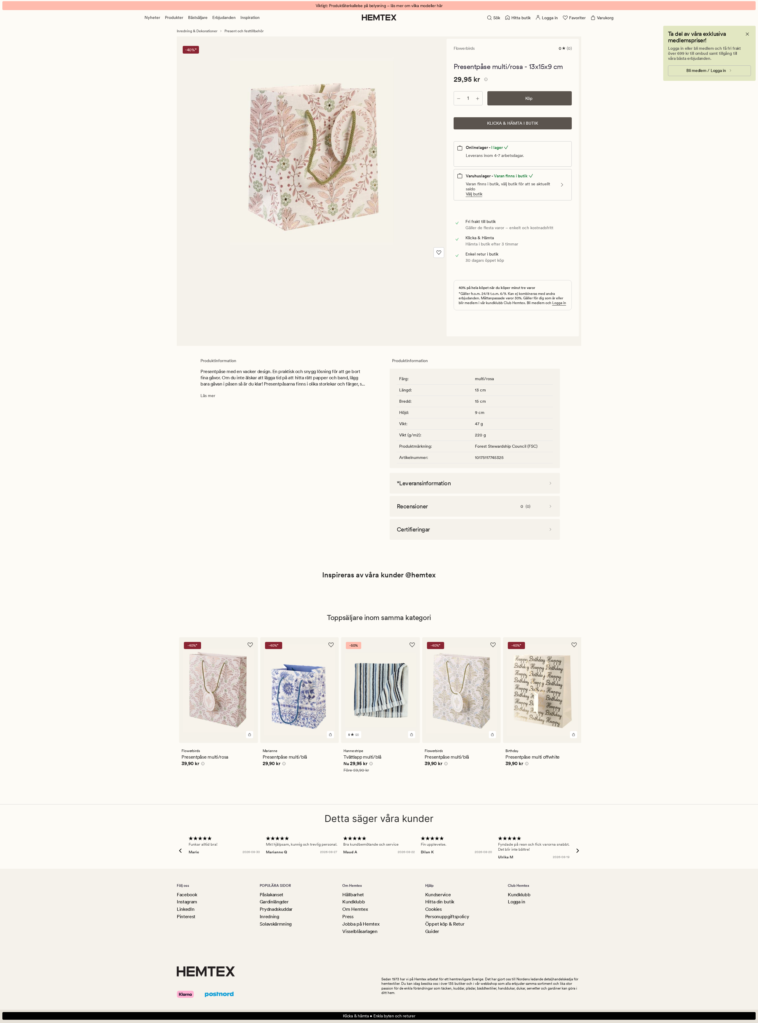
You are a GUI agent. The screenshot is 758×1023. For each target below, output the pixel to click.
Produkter (174, 17)
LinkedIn (185, 909)
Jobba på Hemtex (360, 924)
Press (347, 916)
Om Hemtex (355, 909)
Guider (432, 931)
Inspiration (250, 17)
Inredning (269, 916)
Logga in (559, 303)
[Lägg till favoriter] (438, 252)
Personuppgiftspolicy (447, 916)
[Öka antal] (477, 98)
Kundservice (438, 894)
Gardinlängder (274, 902)
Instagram (187, 902)
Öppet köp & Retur (445, 924)
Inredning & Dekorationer (197, 31)
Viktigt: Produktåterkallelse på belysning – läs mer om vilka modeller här (379, 6)
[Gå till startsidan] (379, 17)
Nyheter (152, 17)
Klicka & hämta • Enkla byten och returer (379, 1016)
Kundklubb (353, 902)
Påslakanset (271, 894)
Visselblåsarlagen (360, 931)
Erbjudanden (224, 17)
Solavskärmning (276, 924)
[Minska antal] (458, 98)
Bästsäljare (198, 17)
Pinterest (186, 916)
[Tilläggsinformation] (485, 80)
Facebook (187, 894)
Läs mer (207, 395)
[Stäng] (747, 34)
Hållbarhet (353, 894)
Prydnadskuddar (276, 909)
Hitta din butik (439, 902)
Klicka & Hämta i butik (512, 123)
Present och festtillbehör (244, 31)
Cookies (433, 909)
